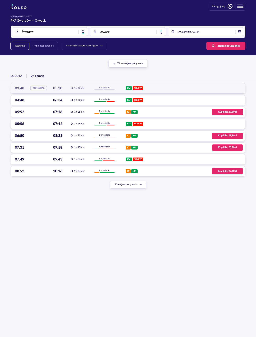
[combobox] (50, 32)
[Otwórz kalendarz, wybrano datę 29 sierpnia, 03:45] (239, 32)
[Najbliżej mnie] (83, 32)
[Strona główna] (18, 6)
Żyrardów (24, 20)
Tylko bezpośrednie (43, 46)
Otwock (40, 20)
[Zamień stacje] (161, 32)
